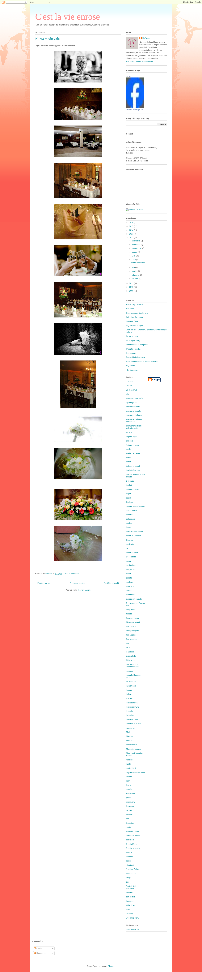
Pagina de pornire (77, 583)
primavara (130, 802)
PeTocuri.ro (131, 353)
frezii (128, 647)
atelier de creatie (133, 453)
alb (127, 394)
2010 (131, 287)
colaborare (130, 519)
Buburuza (130, 481)
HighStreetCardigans (135, 325)
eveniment (130, 595)
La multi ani (131, 682)
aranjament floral (133, 407)
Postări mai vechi (111, 583)
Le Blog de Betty (133, 340)
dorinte (129, 578)
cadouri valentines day (135, 506)
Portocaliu (130, 793)
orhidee (129, 776)
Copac (129, 527)
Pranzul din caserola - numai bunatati (142, 361)
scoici (128, 827)
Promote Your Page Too (134, 110)
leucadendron (132, 703)
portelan (129, 789)
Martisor (129, 736)
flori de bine (131, 626)
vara (128, 909)
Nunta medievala (47, 39)
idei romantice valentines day (132, 665)
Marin (128, 732)
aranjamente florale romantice (134, 420)
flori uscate (131, 635)
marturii (129, 741)
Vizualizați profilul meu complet (139, 62)
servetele (130, 840)
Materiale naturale (133, 749)
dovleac (129, 582)
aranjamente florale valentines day (134, 427)
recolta (129, 810)
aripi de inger (131, 436)
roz (127, 819)
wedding (129, 914)
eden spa (130, 586)
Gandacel (130, 652)
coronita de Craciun (134, 531)
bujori (128, 493)
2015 (131, 226)
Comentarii (41, 953)
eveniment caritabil (134, 599)
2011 (131, 283)
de (127, 548)
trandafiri (130, 901)
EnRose (146, 38)
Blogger (111, 966)
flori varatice (131, 639)
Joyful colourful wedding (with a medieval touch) (55, 46)
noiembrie (136, 241)
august (135, 252)
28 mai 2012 (131, 390)
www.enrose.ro (132, 929)
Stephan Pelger (132, 869)
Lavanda (129, 698)
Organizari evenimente (135, 772)
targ (127, 882)
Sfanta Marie (131, 844)
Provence (130, 806)
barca (128, 458)
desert (128, 561)
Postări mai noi (43, 583)
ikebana (129, 671)
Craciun (129, 540)
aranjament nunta (133, 411)
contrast (129, 523)
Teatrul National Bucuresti (132, 887)
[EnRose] (135, 107)
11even (129, 385)
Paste (128, 785)
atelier (128, 449)
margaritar (130, 728)
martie (135, 271)
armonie (129, 441)
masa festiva (131, 745)
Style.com (130, 366)
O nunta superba (133, 349)
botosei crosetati (133, 466)
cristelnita (130, 544)
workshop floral (132, 918)
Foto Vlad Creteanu (134, 317)
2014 (131, 230)
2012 (131, 237)
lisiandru (129, 711)
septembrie (137, 248)
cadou (128, 498)
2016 (131, 223)
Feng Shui (130, 610)
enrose (129, 590)
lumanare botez (132, 719)
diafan (128, 574)
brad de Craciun (133, 470)
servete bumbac (133, 836)
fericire (129, 614)
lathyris (129, 694)
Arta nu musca (132, 445)
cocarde (129, 515)
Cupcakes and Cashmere (137, 313)
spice (128, 861)
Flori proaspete (132, 631)
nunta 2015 (131, 768)
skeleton (129, 856)
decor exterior (132, 553)
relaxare (129, 814)
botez (128, 462)
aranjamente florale (134, 415)
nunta (128, 764)
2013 (131, 234)
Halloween (130, 660)
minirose (129, 760)
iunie (134, 259)
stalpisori (130, 865)
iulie (134, 256)
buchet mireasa (132, 489)
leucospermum (132, 707)
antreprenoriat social (134, 398)
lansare (129, 690)
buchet (129, 485)
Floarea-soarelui (133, 622)
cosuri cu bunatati (133, 536)
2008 (131, 291)
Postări (39, 948)
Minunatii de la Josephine (137, 345)
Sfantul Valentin (133, 848)
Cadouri (129, 502)
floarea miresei (132, 618)
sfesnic (129, 852)
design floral (131, 565)
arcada (129, 432)
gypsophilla (131, 656)
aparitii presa (131, 402)
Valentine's (130, 905)
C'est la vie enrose (67, 17)
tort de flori (130, 897)
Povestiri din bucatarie (135, 357)
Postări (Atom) (84, 590)
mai (133, 267)
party (128, 781)
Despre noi (130, 569)
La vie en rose (132, 336)
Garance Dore (132, 321)
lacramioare (131, 686)
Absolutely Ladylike (134, 304)
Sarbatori (130, 823)
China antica (131, 510)
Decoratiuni (131, 557)
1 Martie (129, 381)
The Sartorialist (132, 370)
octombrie (136, 245)
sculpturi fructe (132, 831)
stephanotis (131, 873)
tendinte (129, 893)
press (128, 798)
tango (128, 878)
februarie (136, 275)
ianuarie (135, 279)
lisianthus (130, 715)
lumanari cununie (133, 724)
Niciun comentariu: (73, 573)
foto (127, 643)
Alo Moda (130, 309)
